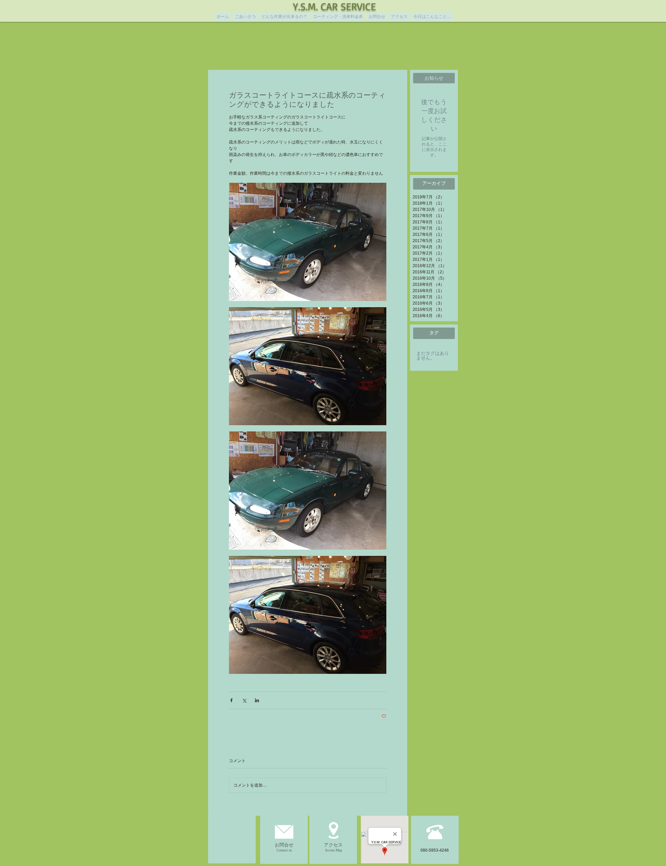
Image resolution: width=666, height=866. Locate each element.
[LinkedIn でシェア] (256, 700)
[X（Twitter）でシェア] (244, 700)
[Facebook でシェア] (231, 700)
